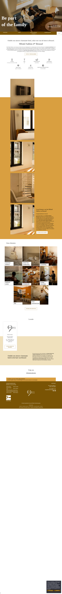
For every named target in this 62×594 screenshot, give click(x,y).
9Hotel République (9, 390)
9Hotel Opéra (8, 386)
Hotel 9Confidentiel (9, 391)
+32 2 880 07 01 (52, 388)
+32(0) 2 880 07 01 (11, 339)
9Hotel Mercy (15, 390)
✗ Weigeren (57, 590)
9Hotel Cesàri (15, 391)
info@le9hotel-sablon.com (50, 389)
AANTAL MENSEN (33, 32)
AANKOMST (5, 32)
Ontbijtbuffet (26, 284)
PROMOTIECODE (48, 32)
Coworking (43, 264)
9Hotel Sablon (15, 388)
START (19, 32)
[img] (13, 256)
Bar (15, 303)
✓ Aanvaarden (50, 590)
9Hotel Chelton (9, 392)
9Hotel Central (15, 386)
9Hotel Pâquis (15, 392)
